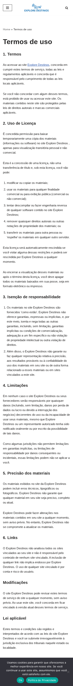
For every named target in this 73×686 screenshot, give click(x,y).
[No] (68, 672)
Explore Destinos (38, 64)
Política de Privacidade (42, 680)
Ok (20, 680)
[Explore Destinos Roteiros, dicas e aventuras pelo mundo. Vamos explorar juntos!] (36, 8)
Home (6, 29)
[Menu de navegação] (7, 7)
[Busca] (66, 7)
